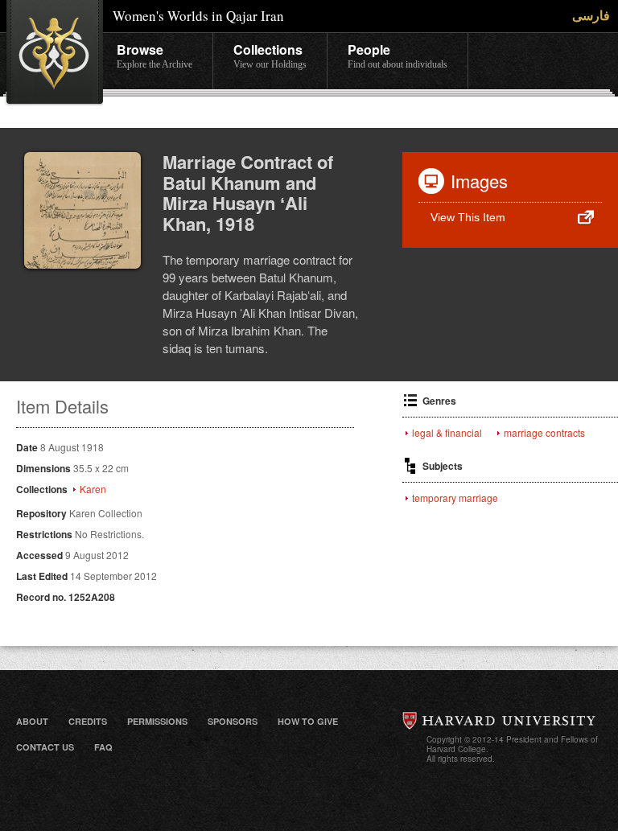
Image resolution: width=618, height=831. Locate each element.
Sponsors (233, 721)
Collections (270, 55)
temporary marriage (455, 498)
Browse (154, 55)
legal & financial (447, 432)
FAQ (103, 747)
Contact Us (45, 747)
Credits (87, 721)
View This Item (468, 217)
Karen (93, 489)
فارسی (591, 15)
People (397, 55)
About (32, 721)
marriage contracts (544, 432)
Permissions (157, 721)
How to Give (308, 721)
